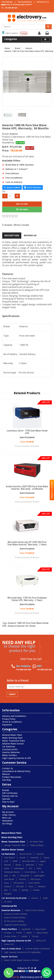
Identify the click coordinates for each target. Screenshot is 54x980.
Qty (3, 191)
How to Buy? (8, 801)
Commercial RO (10, 749)
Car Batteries (8, 746)
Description (11, 235)
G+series (8, 933)
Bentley (25, 890)
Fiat (30, 868)
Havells (24, 936)
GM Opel (20, 886)
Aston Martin (34, 883)
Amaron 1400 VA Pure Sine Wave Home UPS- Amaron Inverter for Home (25, 624)
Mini (6, 890)
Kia (42, 872)
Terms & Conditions (12, 722)
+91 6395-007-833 (10, 8)
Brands (5, 790)
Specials (6, 799)
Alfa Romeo (19, 883)
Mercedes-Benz (29, 861)
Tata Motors (9, 857)
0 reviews (7, 225)
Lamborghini (39, 875)
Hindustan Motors (12, 872)
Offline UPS (41, 941)
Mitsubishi (24, 875)
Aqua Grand (40, 929)
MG (14, 875)
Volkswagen (19, 868)
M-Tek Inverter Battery (14, 921)
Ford (41, 865)
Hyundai (40, 854)
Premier (36, 890)
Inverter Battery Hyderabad (37, 948)
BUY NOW (23, 210)
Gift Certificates (10, 793)
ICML (14, 890)
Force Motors (30, 872)
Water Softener (37, 845)
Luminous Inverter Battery (15, 914)
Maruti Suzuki (25, 854)
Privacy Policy (8, 719)
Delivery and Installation (14, 716)
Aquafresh (26, 929)
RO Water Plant (36, 842)
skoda (6, 868)
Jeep (6, 875)
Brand (17, 48)
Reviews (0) (30, 235)
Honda (22, 857)
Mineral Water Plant (12, 735)
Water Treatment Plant (13, 740)
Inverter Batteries (11, 752)
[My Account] (39, 34)
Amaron (28, 48)
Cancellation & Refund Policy (16, 771)
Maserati (41, 886)
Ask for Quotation (34, 187)
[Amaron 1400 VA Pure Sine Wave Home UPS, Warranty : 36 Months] (27, 82)
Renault (7, 865)
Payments (7, 724)
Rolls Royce (35, 879)
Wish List (6, 818)
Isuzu (6, 883)
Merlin (29, 933)
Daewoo (7, 886)
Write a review (21, 225)
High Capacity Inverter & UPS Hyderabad (22, 952)
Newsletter (7, 820)
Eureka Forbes (10, 936)
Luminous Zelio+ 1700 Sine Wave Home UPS (27, 432)
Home (7, 48)
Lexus (30, 886)
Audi (6, 861)
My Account (8, 812)
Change (24, 33)
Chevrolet (34, 857)
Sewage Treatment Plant (15, 845)
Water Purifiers (9, 755)
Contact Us (7, 768)
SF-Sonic (8, 902)
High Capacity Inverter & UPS (16, 758)
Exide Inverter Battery (34, 910)
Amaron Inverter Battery (15, 917)
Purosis (35, 936)
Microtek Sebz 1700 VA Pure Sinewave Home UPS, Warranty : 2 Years (27, 599)
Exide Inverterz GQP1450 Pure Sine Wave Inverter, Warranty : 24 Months (27, 487)
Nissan (18, 865)
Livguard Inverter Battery (15, 925)
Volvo (39, 868)
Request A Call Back (52, 490)
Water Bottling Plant (12, 738)
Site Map (6, 780)
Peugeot (8, 894)
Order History (9, 815)
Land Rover (9, 879)
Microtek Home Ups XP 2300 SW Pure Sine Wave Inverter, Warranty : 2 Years (27, 543)
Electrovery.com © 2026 (34, 977)
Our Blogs (7, 823)
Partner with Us (10, 796)
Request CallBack (13, 187)
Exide (45, 898)
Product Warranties (11, 777)
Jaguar (43, 861)
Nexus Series (42, 933)
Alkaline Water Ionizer (13, 743)
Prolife (19, 933)
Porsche (22, 879)
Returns (6, 774)
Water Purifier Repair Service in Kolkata (21, 960)
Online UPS (9, 944)
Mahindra (30, 865)
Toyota (46, 857)
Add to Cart (22, 204)
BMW (15, 861)
